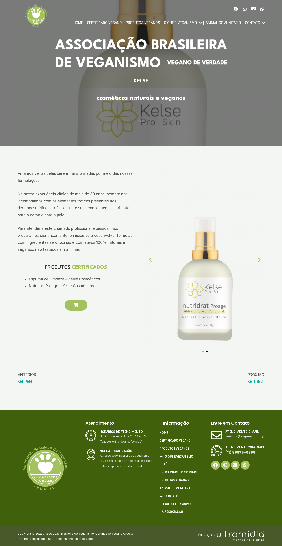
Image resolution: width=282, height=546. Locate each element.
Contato (252, 22)
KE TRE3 (255, 381)
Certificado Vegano (104, 22)
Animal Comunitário (223, 22)
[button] (150, 260)
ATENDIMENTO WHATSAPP (245, 447)
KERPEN (25, 381)
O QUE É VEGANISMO (180, 22)
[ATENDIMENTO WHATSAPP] (216, 450)
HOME (78, 22)
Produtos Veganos (143, 22)
